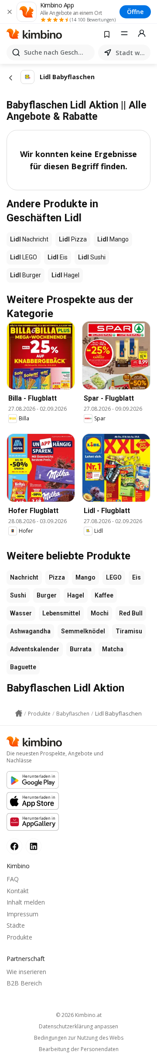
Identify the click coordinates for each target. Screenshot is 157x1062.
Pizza (57, 577)
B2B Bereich (24, 983)
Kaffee (104, 595)
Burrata (81, 649)
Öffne (135, 11)
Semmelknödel (83, 631)
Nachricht (24, 577)
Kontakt (18, 891)
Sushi (18, 595)
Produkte (19, 937)
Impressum (22, 914)
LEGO (114, 577)
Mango (85, 577)
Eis (136, 577)
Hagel (75, 595)
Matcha (112, 649)
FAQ (13, 879)
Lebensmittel (61, 613)
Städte (16, 925)
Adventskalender (34, 649)
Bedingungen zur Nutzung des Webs (78, 1037)
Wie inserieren (26, 972)
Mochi (100, 613)
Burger (47, 595)
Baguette (23, 667)
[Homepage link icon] (18, 713)
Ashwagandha (30, 631)
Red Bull (131, 613)
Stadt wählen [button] (131, 53)
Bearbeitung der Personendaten (79, 1049)
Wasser (21, 613)
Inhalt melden (26, 902)
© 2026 (79, 1015)
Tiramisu (129, 631)
